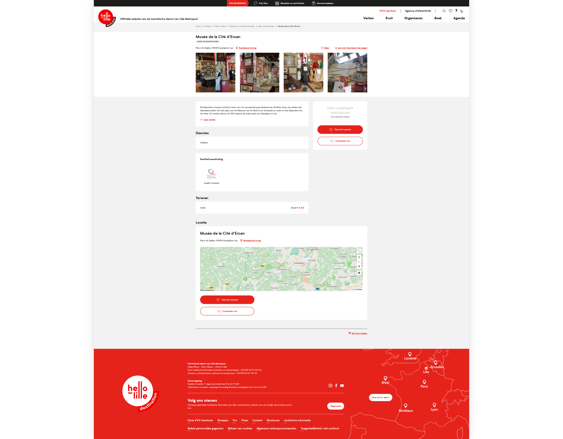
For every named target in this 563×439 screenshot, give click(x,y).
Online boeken (237, 3)
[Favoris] (450, 11)
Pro (235, 420)
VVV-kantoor (387, 11)
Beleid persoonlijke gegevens (205, 428)
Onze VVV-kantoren (200, 420)
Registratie (335, 406)
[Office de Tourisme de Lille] (107, 18)
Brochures (273, 420)
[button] (368, 18)
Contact (257, 420)
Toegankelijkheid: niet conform (320, 428)
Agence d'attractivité (418, 11)
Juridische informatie (297, 420)
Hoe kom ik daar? (380, 397)
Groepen (222, 420)
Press (244, 420)
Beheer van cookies (240, 428)
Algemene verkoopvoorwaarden (276, 428)
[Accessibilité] (456, 10)
